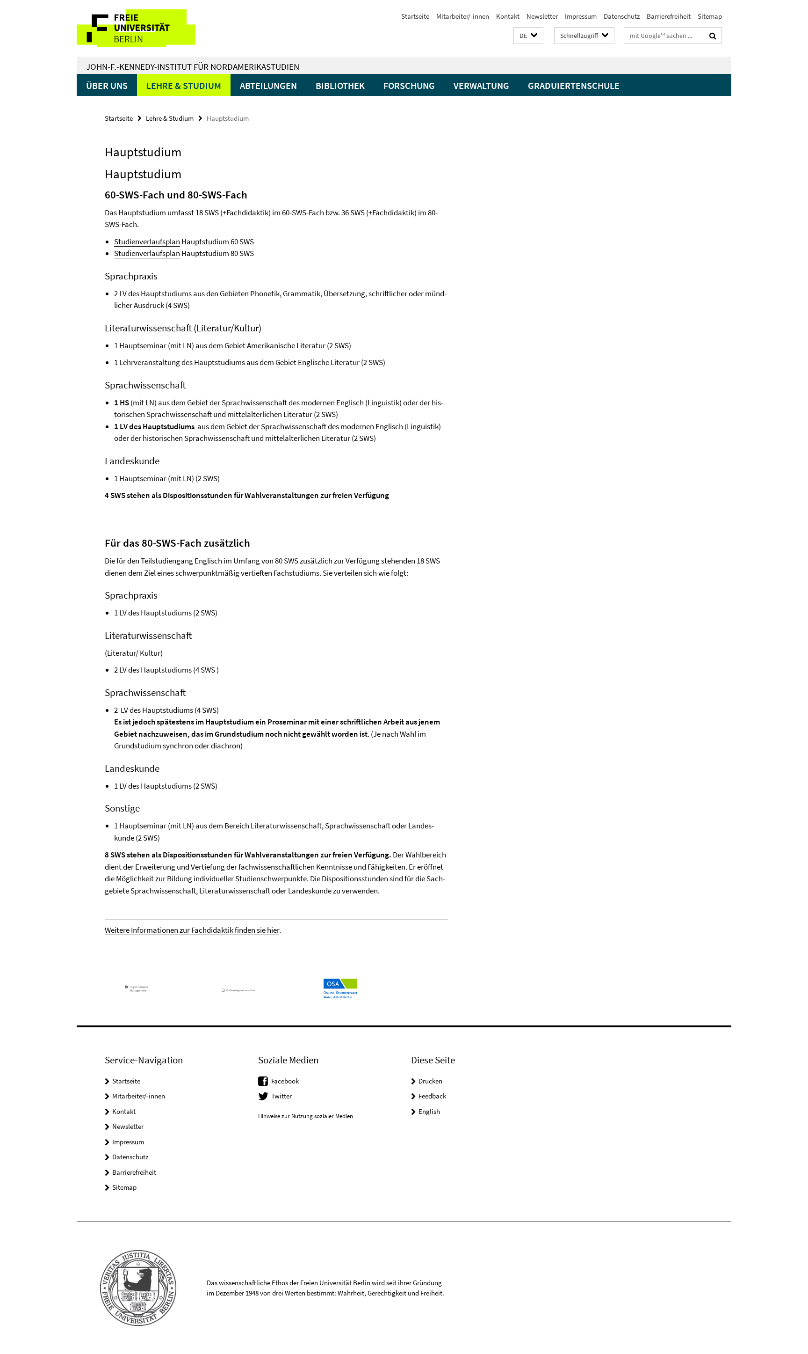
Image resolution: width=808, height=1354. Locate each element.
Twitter (281, 1095)
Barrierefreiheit (669, 16)
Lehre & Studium (183, 85)
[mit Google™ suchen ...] (712, 35)
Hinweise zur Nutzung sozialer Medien (305, 1116)
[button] (528, 35)
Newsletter (542, 16)
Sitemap (710, 16)
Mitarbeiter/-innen (462, 16)
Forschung (409, 85)
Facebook (285, 1080)
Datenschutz (622, 16)
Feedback (432, 1095)
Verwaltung (481, 85)
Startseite (415, 16)
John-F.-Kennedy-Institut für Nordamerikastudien (192, 66)
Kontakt (507, 16)
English (429, 1111)
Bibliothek (340, 85)
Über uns (107, 85)
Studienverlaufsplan (147, 241)
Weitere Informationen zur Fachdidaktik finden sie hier (192, 930)
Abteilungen (268, 85)
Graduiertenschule (574, 85)
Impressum (581, 16)
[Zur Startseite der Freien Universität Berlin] (155, 28)
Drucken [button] (430, 1080)
